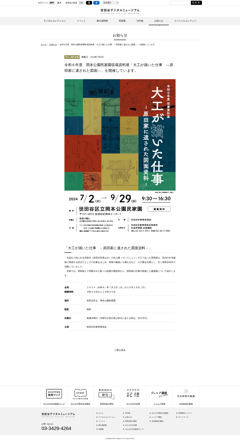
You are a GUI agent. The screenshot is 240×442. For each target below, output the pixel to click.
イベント (81, 21)
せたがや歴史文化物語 (80, 404)
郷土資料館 (102, 21)
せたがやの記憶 (133, 404)
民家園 (122, 21)
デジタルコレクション (55, 21)
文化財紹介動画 (186, 404)
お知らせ (158, 21)
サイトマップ (183, 417)
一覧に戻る (120, 350)
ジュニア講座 (159, 404)
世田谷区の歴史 (107, 404)
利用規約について (185, 413)
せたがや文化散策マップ (54, 404)
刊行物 (140, 21)
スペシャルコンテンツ (185, 21)
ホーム (44, 44)
